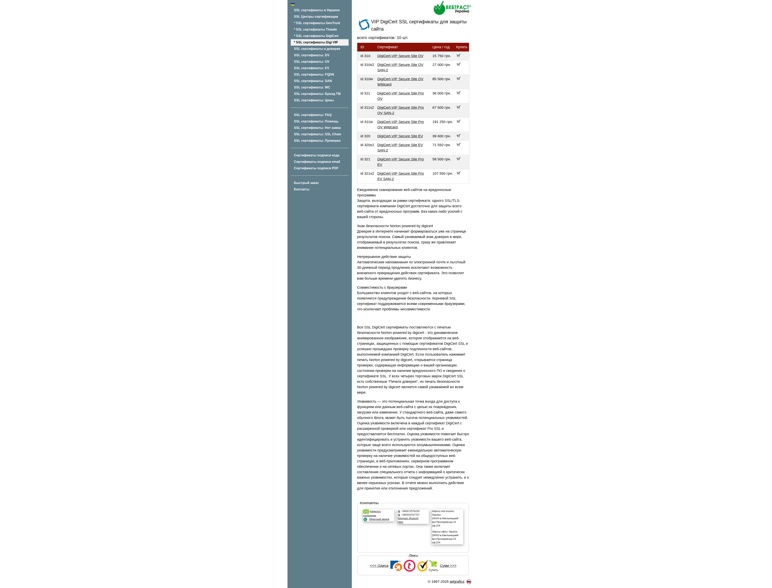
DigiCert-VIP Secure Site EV (400, 136)
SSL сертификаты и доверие (317, 48)
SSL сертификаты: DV (312, 55)
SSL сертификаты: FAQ (313, 115)
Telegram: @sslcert (407, 518)
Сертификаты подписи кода (316, 155)
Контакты (301, 189)
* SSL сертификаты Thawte (315, 29)
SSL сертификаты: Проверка (317, 140)
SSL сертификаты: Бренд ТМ (317, 93)
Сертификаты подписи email (317, 161)
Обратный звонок (379, 519)
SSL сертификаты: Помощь (316, 121)
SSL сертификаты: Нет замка (317, 127)
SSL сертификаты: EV (311, 68)
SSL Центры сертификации (316, 16)
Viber (400, 522)
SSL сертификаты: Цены (314, 100)
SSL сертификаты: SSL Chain (317, 134)
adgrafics (457, 582)
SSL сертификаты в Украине (317, 10)
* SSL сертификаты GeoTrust (317, 23)
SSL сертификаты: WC (312, 87)
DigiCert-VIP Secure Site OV (400, 56)
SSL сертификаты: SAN (313, 81)
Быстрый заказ (306, 183)
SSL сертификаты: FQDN (314, 74)
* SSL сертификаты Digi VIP (316, 42)
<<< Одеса (379, 566)
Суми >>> (448, 566)
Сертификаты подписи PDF (316, 168)
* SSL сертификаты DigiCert (316, 36)
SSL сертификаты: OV (312, 61)
